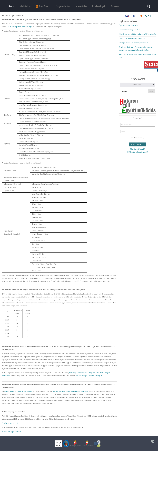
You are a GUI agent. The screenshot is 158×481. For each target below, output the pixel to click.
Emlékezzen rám (136, 138)
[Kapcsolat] (148, 15)
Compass (115, 6)
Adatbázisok (25, 6)
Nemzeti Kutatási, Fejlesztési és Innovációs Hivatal (70, 391)
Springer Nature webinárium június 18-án (133, 43)
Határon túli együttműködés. (12, 432)
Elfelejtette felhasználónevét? (137, 152)
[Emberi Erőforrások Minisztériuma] (87, 444)
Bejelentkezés (137, 145)
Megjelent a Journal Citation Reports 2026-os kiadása (137, 34)
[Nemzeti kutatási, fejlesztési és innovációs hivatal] (75, 444)
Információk (81, 6)
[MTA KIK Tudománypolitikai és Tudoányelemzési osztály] (97, 444)
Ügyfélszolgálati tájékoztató (128, 25)
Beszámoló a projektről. (10, 423)
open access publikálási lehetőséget (20, 27)
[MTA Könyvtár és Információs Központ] (58, 444)
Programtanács (63, 6)
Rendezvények (98, 6)
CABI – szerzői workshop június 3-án (132, 38)
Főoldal (11, 6)
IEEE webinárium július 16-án (129, 30)
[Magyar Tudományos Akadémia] (66, 444)
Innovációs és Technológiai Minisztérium (18, 391)
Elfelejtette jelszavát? (137, 149)
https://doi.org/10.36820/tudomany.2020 (90, 376)
